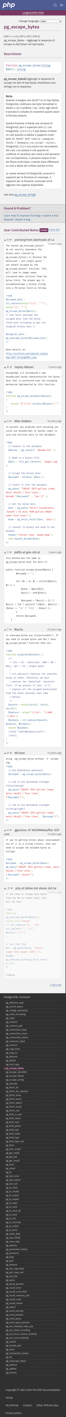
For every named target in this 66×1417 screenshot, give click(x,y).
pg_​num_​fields (13, 1237)
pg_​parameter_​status (16, 1249)
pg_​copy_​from (13, 1049)
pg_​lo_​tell (11, 1218)
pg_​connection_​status (17, 1037)
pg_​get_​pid (11, 1157)
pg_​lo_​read (11, 1207)
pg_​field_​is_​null (14, 1114)
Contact (27, 1405)
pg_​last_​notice (13, 1180)
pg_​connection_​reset (16, 1033)
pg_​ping (10, 1257)
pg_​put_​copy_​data (15, 1268)
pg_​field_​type (12, 1137)
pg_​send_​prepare (14, 1314)
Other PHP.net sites (47, 1405)
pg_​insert (10, 1168)
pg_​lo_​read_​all (13, 1210)
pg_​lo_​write (11, 1230)
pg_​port (9, 1261)
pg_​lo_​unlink (12, 1226)
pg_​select (11, 1307)
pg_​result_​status (14, 1303)
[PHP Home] (9, 5)
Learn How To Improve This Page (22, 215)
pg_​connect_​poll (14, 1026)
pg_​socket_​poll (13, 1345)
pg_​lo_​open (11, 1203)
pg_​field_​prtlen (13, 1126)
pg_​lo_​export (12, 1195)
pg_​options (11, 1245)
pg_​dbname (12, 1056)
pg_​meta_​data (13, 1234)
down (10, 240)
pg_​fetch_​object (14, 1103)
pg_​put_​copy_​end (14, 1272)
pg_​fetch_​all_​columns (17, 1091)
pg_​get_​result (13, 1160)
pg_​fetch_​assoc (14, 1099)
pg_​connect (11, 1022)
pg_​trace (10, 1349)
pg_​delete (11, 1060)
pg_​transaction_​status (17, 1353)
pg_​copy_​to (11, 1053)
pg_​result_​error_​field (16, 1291)
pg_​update (11, 1368)
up (5, 240)
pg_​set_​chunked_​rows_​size (19, 1326)
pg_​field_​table (13, 1133)
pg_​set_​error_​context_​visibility (21, 1334)
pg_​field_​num (12, 1122)
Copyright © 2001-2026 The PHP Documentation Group (33, 1393)
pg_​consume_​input (15, 1041)
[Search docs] (55, 5)
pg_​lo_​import (12, 1199)
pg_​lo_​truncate (13, 1222)
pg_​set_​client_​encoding (18, 1330)
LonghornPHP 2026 (33, 12)
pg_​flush (10, 1145)
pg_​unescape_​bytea (16, 1361)
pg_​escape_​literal (15, 1076)
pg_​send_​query (13, 1318)
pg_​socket (11, 1341)
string (45, 65)
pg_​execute (11, 1083)
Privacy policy (14, 1413)
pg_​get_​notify (13, 1153)
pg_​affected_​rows (15, 1002)
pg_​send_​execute (15, 1311)
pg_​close (10, 1018)
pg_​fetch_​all (12, 1087)
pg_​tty (9, 1357)
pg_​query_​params (15, 1284)
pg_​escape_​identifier (16, 1072)
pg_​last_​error (12, 1176)
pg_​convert (11, 1045)
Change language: (29, 21)
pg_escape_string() (25, 194)
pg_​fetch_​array (13, 1095)
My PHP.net (12, 1405)
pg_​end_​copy (12, 1064)
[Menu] (61, 5)
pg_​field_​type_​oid (15, 1141)
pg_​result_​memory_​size (18, 1295)
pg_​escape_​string (15, 1079)
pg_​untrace (11, 1365)
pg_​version (11, 1372)
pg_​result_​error (13, 1288)
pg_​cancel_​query (14, 1006)
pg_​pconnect (12, 1253)
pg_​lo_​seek (11, 1214)
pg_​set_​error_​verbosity (17, 1338)
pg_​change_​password (17, 1010)
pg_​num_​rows (13, 1241)
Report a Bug (22, 219)
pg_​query (10, 1280)
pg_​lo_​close (12, 1187)
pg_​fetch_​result (14, 1106)
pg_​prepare (11, 1264)
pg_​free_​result (13, 1149)
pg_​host (10, 1164)
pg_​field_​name (13, 1118)
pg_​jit (8, 1172)
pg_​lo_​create (12, 1191)
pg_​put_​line (12, 1276)
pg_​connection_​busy (16, 1029)
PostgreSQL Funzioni (17, 997)
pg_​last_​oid (11, 1183)
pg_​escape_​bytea (15, 1068)
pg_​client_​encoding (15, 1014)
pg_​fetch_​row (12, 1110)
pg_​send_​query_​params (18, 1322)
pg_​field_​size (12, 1130)
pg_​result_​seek (13, 1299)
